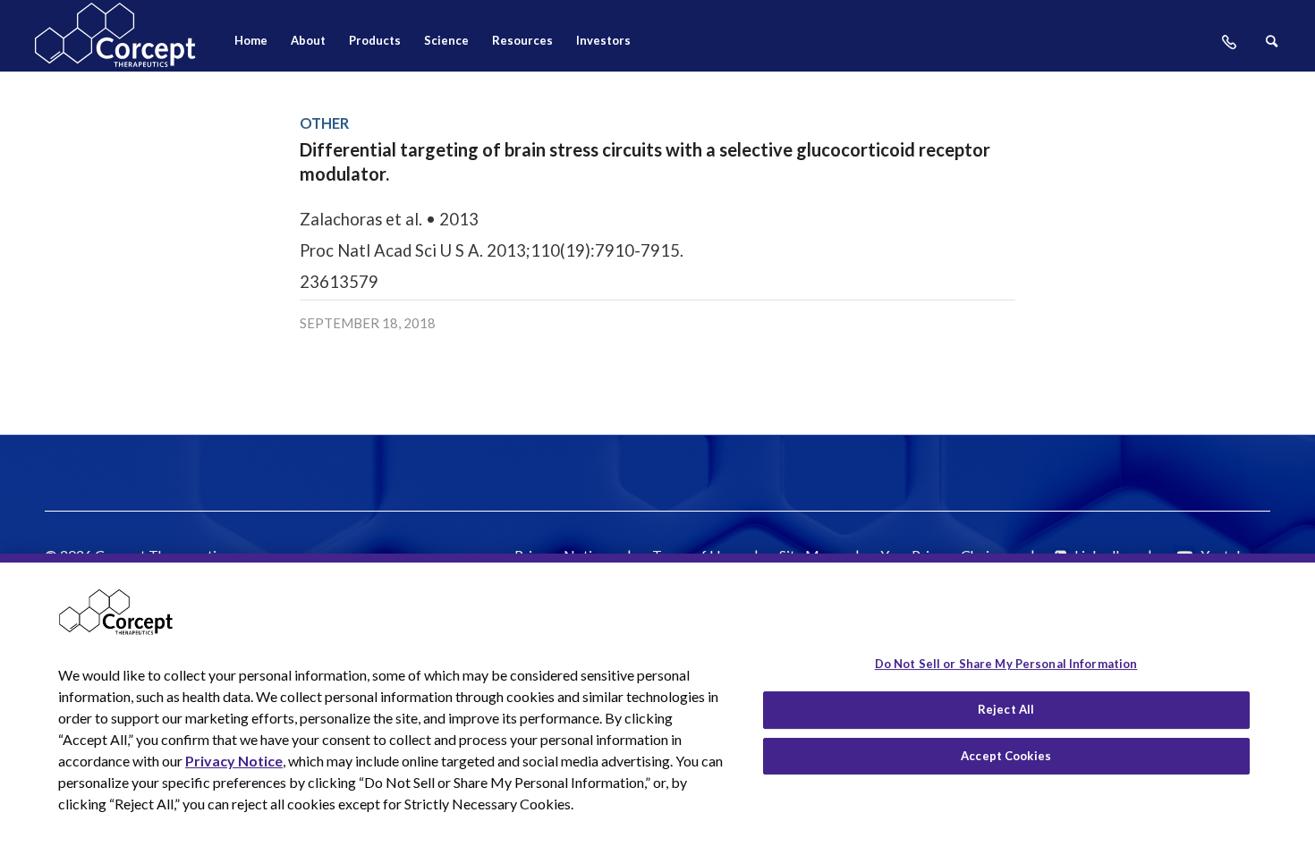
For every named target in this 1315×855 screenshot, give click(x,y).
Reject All (1006, 709)
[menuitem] (251, 46)
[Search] (1271, 46)
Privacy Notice (234, 760)
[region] (657, 704)
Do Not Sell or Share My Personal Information (1006, 663)
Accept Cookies (1006, 756)
